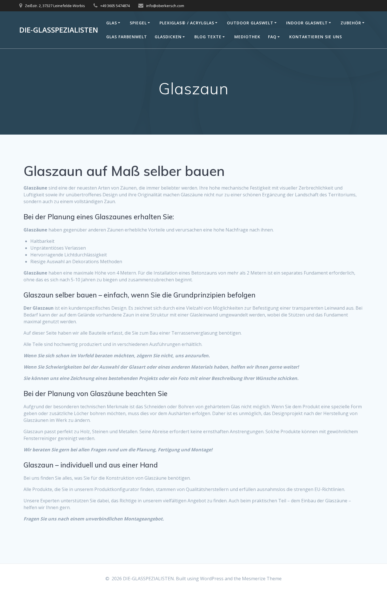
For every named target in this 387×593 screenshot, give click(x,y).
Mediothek (247, 36)
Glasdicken (168, 36)
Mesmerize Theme (262, 578)
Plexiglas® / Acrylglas (187, 22)
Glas (111, 22)
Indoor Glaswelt (307, 22)
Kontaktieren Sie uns (315, 36)
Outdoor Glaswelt (250, 22)
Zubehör (351, 22)
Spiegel (138, 22)
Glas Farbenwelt (126, 36)
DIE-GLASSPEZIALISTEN (58, 30)
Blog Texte (208, 36)
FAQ (272, 36)
